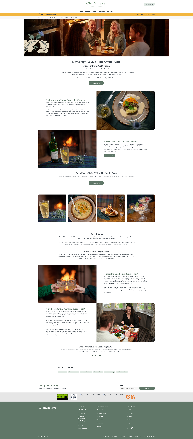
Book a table (96, 83)
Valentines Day (122, 372)
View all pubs (138, 436)
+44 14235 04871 (82, 410)
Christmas (62, 372)
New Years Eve (73, 372)
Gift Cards (100, 420)
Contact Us (100, 410)
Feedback (100, 423)
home (39, 17)
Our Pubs (129, 410)
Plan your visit (109, 156)
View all (60, 376)
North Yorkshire (54, 17)
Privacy (123, 436)
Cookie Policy (115, 436)
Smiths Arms (64, 17)
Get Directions (82, 428)
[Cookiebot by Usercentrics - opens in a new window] (44, 14)
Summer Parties (86, 372)
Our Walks (129, 416)
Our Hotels (130, 413)
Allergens (99, 426)
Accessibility (106, 436)
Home (128, 423)
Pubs (45, 17)
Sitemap (130, 436)
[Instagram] (132, 428)
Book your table (96, 355)
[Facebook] (128, 428)
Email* (121, 385)
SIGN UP (147, 388)
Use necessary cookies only (146, 9)
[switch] (78, 14)
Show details (112, 14)
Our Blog (129, 420)
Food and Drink (101, 413)
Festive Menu (98, 372)
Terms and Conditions (149, 436)
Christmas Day (110, 372)
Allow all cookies (146, 4)
